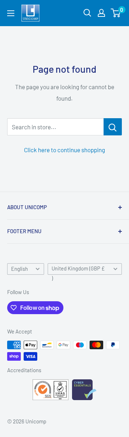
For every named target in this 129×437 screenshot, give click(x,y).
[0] (115, 13)
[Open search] (87, 13)
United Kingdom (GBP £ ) (78, 270)
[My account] (101, 13)
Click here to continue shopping (64, 149)
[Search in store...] (113, 126)
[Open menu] (10, 13)
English (19, 269)
